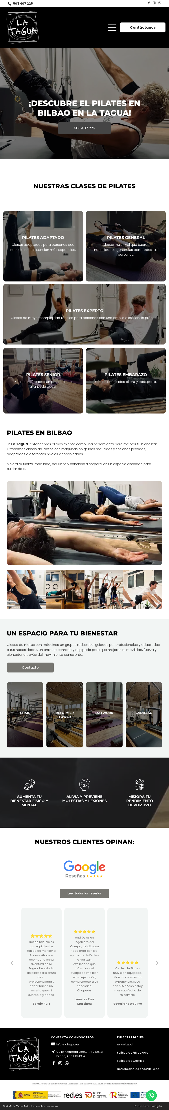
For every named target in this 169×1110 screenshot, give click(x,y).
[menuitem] (139, 1045)
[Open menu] (112, 27)
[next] (157, 963)
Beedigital (156, 1106)
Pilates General (126, 237)
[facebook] (149, 3)
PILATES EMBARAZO (126, 374)
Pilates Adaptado (43, 237)
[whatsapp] (160, 3)
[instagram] (154, 3)
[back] (12, 963)
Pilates (74, 310)
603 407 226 (23, 3)
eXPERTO (93, 310)
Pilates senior (43, 374)
